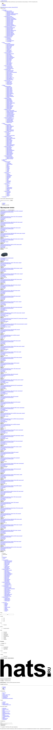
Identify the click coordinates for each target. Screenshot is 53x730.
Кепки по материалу (8, 65)
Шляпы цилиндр (10, 92)
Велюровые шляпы (10, 121)
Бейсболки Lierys (10, 29)
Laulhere (8, 185)
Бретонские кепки (10, 71)
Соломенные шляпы (10, 118)
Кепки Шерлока (9, 51)
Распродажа (4, 719)
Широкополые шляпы (6, 713)
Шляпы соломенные (10, 96)
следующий (4, 557)
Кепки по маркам (8, 52)
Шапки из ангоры (10, 158)
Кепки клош (7, 567)
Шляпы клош (9, 94)
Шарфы (6, 605)
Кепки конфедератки (10, 77)
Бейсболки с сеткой (10, 12)
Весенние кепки (9, 83)
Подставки (6, 609)
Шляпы (3, 85)
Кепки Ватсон (7, 591)
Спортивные (9, 38)
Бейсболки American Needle (11, 19)
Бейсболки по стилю (8, 36)
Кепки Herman (9, 59)
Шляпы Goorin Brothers (11, 102)
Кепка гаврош (9, 73)
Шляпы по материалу (8, 117)
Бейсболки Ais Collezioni (11, 18)
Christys (8, 169)
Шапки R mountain (10, 153)
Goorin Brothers (9, 175)
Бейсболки (4, 708)
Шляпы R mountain (10, 105)
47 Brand (8, 162)
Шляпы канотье (9, 89)
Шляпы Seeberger (10, 106)
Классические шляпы (10, 110)
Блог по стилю (5, 695)
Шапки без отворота (10, 129)
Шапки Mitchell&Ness (10, 150)
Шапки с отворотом (10, 130)
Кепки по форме (7, 43)
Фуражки (6, 565)
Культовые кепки (8, 69)
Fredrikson (8, 174)
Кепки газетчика (9, 75)
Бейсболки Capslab (10, 20)
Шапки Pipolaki (9, 152)
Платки (6, 610)
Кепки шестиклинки (10, 45)
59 (4, 620)
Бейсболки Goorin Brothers (11, 25)
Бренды (3, 160)
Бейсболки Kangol (10, 28)
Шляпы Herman (9, 103)
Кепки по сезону (7, 80)
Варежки (6, 604)
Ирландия (5, 656)
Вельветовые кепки (10, 68)
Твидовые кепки (9, 67)
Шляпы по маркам (8, 98)
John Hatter (8, 181)
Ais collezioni (9, 163)
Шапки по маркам (8, 136)
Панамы (8, 97)
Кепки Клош (9, 50)
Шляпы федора (9, 87)
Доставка (4, 701)
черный (5, 639)
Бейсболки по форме (8, 10)
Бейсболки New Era (10, 31)
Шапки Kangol (9, 149)
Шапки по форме (8, 124)
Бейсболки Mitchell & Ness (11, 30)
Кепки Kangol (9, 60)
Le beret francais (9, 187)
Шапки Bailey (9, 139)
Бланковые (8, 37)
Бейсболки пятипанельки (11, 14)
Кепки (3, 42)
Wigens (8, 195)
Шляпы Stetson (9, 107)
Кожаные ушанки (10, 156)
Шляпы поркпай (9, 90)
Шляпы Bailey (9, 99)
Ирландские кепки (10, 79)
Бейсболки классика (10, 11)
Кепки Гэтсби (9, 76)
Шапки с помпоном (10, 126)
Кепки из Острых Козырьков (12, 72)
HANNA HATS (6, 628)
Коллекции (4, 196)
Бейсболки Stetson (10, 32)
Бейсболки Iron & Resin (11, 27)
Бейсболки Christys (10, 21)
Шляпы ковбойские (10, 93)
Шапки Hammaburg (10, 145)
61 (4, 621)
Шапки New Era (9, 151)
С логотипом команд (10, 40)
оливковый (6, 635)
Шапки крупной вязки (11, 135)
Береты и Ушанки (8, 131)
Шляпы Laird (9, 104)
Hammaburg (9, 176)
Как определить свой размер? (7, 698)
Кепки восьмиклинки (10, 44)
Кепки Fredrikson (10, 56)
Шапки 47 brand (9, 137)
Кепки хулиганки (10, 74)
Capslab (8, 168)
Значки (6, 608)
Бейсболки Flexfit (10, 23)
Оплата (3, 702)
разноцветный (6, 636)
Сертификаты (4, 697)
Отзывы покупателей (6, 694)
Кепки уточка (9, 47)
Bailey (8, 165)
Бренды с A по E (7, 161)
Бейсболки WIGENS (10, 33)
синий (5, 638)
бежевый (5, 632)
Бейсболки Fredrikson (10, 24)
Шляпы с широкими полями (12, 111)
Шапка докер (9, 128)
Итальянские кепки (10, 70)
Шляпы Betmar (9, 100)
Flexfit (8, 173)
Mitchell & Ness (9, 188)
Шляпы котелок (9, 91)
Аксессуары (4, 159)
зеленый (5, 633)
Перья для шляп (7, 607)
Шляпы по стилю (8, 109)
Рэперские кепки (5, 709)
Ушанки (8, 134)
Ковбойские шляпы (10, 112)
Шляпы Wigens (9, 108)
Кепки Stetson (9, 63)
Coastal (8, 170)
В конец (3, 558)
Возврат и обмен (5, 703)
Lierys (8, 186)
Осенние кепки (9, 81)
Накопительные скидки (6, 704)
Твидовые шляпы (10, 120)
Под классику (9, 39)
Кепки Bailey (9, 54)
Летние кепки (9, 84)
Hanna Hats (9, 177)
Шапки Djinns (9, 142)
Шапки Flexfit (9, 143)
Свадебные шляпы (10, 113)
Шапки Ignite (9, 148)
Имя (1, 722)
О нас (3, 693)
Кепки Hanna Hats (10, 58)
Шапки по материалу (8, 155)
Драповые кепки (10, 66)
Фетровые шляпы (10, 119)
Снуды (6, 606)
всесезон (5, 652)
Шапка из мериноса (10, 157)
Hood (7, 179)
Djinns (8, 171)
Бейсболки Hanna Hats (10, 34)
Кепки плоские (9, 46)
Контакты (4, 692)
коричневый (6, 634)
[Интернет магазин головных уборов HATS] (9, 7)
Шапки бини (9, 125)
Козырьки (8, 15)
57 (4, 619)
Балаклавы (8, 133)
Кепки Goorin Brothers (10, 57)
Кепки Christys (9, 55)
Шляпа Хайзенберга (10, 115)
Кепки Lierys (7, 577)
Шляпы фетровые (10, 95)
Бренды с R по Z (7, 191)
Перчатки (6, 603)
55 (4, 618)
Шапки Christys (9, 141)
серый (5, 637)
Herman (8, 178)
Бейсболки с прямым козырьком (12, 13)
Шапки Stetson (9, 154)
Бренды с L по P (7, 183)
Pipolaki (8, 190)
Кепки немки (7, 564)
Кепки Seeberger (9, 62)
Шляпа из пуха (9, 122)
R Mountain (9, 192)
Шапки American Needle (11, 138)
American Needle (9, 164)
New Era (8, 189)
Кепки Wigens (9, 64)
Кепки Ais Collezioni (10, 53)
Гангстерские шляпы (10, 116)
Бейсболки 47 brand (10, 17)
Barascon (8, 166)
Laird (7, 184)
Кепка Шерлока (9, 78)
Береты (8, 132)
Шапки (3, 123)
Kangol (8, 182)
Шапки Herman (9, 147)
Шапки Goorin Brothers (11, 144)
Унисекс (5, 624)
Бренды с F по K (7, 172)
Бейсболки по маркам (8, 16)
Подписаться (3, 725)
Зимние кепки (9, 49)
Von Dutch (8, 194)
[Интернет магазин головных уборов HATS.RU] (26, 676)
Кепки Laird (7, 578)
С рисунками (9, 41)
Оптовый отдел (5, 696)
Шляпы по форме (8, 86)
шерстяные (6, 649)
